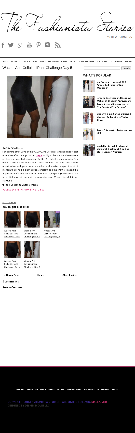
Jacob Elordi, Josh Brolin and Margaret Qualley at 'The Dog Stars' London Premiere (113, 148)
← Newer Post (11, 275)
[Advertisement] (108, 182)
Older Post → (69, 275)
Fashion (15, 61)
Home (5, 61)
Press (64, 61)
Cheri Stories (30, 61)
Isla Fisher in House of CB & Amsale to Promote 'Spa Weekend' (111, 84)
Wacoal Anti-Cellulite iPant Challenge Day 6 (52, 233)
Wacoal (34, 184)
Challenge (16, 184)
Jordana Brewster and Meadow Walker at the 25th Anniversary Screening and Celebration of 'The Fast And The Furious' (114, 102)
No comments (9, 202)
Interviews (116, 61)
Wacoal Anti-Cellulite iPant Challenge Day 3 (12, 233)
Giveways (102, 61)
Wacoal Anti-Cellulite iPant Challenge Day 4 (12, 263)
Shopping (53, 61)
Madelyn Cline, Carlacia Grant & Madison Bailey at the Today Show (114, 116)
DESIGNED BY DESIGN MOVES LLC (29, 405)
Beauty (129, 61)
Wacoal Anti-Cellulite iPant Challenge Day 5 (37, 68)
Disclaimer (99, 402)
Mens (43, 61)
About (73, 61)
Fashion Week (86, 61)
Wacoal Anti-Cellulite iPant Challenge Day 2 (32, 233)
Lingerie (26, 184)
